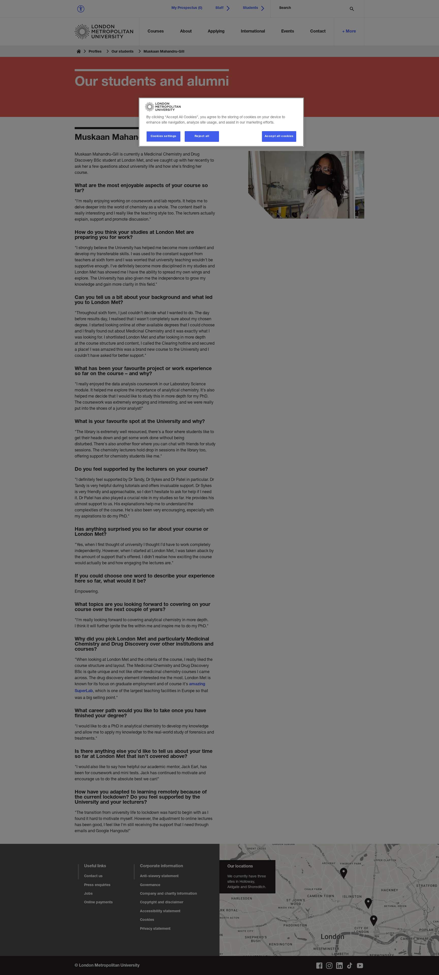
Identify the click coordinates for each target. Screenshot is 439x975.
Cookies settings (163, 136)
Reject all (202, 136)
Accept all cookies (279, 136)
